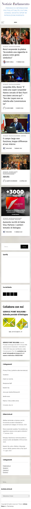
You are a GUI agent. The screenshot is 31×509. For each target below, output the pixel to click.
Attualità (5, 46)
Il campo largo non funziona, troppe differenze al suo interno (15, 141)
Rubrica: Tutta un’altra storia (11, 401)
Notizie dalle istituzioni (9, 173)
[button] (29, 22)
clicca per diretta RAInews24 (11, 392)
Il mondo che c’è (8, 405)
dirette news (6, 396)
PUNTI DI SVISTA (8, 379)
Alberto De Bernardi (11, 181)
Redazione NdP (7, 383)
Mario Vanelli (10, 62)
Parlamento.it (7, 466)
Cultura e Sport (13, 171)
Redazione (9, 148)
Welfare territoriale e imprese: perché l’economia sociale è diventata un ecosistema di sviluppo (13, 422)
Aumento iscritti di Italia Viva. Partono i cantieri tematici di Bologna (14, 225)
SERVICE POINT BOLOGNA (11, 342)
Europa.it (5, 472)
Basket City (6, 388)
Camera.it (6, 470)
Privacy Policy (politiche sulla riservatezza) (15, 370)
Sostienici (6, 375)
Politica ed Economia (14, 46)
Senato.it (5, 468)
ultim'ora (23, 135)
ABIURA (6, 177)
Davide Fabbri (9, 108)
